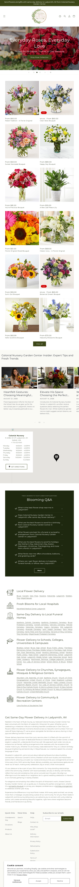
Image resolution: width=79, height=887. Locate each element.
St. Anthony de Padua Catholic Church (38, 689)
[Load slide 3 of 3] (40, 72)
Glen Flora (34, 596)
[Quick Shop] (60, 16)
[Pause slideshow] (50, 72)
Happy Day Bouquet (48, 164)
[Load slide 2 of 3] (36, 72)
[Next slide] (45, 72)
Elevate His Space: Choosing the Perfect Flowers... (53, 393)
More (39, 570)
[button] (4, 16)
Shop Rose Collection (39, 57)
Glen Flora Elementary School (29, 652)
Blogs (20, 822)
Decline (60, 881)
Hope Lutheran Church (63, 682)
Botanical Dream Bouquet (50, 294)
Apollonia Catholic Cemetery (28, 622)
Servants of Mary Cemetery (61, 632)
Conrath (25, 596)
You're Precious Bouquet (14, 207)
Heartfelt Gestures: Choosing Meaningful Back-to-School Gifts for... (17, 393)
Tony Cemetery (22, 634)
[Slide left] (35, 422)
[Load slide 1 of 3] (33, 72)
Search (20, 817)
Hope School (33, 655)
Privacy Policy (22, 875)
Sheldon (69, 596)
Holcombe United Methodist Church (37, 682)
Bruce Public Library (55, 648)
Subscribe (67, 819)
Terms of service (33, 859)
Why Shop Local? (34, 828)
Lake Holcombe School (57, 657)
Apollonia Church (51, 678)
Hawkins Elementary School (53, 652)
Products (8, 829)
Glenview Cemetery (57, 625)
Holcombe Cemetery (34, 627)
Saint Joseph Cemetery (52, 629)
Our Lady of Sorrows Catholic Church (54, 685)
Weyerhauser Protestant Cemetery (42, 634)
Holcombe (51, 596)
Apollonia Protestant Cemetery (53, 622)
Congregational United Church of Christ (33, 680)
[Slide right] (44, 422)
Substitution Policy (34, 852)
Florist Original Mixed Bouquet (17, 251)
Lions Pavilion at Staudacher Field (30, 705)
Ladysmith (60, 596)
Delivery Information (34, 835)
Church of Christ (65, 678)
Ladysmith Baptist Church (27, 685)
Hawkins (42, 596)
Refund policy (35, 846)
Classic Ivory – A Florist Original (52, 251)
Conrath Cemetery (41, 625)
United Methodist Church (39, 692)
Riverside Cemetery (33, 629)
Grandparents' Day (10, 819)
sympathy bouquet (16, 786)
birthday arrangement (63, 786)
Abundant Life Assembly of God (30, 678)
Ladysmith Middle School (37, 657)
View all (39, 344)
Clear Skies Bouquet (48, 121)
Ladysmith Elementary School (51, 655)
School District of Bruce (56, 662)
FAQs (32, 817)
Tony (18, 598)
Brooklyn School (23, 648)
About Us (8, 834)
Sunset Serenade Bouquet (15, 164)
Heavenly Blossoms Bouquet (51, 338)
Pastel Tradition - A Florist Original (18, 121)
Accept (38, 881)
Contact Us (34, 822)
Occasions (9, 825)
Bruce (19, 596)
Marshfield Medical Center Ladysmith (31, 609)
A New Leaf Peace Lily (48, 207)
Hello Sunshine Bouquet (14, 338)
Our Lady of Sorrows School (34, 662)
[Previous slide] (29, 72)
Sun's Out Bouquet (12, 294)
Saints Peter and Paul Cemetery (37, 632)
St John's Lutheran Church (49, 687)
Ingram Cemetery (51, 627)
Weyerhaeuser (26, 598)
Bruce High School (38, 648)
